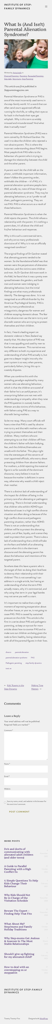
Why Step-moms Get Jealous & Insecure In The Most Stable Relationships (22, 941)
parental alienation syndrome (16, 657)
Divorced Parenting (11, 76)
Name (7, 763)
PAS (32, 657)
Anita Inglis (17, 72)
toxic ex (8, 668)
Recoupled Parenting (35, 76)
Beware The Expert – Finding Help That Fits (18, 912)
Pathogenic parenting (14, 663)
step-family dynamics (34, 663)
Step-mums (16, 78)
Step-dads (8, 78)
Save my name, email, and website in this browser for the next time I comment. (26, 802)
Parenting (23, 76)
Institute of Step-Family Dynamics (23, 991)
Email (7, 776)
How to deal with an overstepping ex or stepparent (16, 970)
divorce (8, 652)
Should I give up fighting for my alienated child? (19, 955)
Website (7, 788)
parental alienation (22, 652)
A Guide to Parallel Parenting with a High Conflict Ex (17, 869)
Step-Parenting (27, 78)
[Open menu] (46, 6)
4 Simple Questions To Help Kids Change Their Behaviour (21, 883)
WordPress (44, 1018)
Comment (8, 730)
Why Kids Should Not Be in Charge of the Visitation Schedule (17, 897)
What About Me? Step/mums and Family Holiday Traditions (18, 926)
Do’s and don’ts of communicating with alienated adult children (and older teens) (18, 853)
